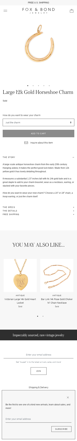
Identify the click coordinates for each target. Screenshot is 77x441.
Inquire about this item (41, 142)
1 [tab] (28, 85)
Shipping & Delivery (38, 387)
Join (38, 371)
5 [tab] (49, 85)
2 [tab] (33, 85)
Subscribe (61, 429)
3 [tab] (38, 85)
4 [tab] (44, 85)
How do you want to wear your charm (21, 115)
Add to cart (38, 133)
